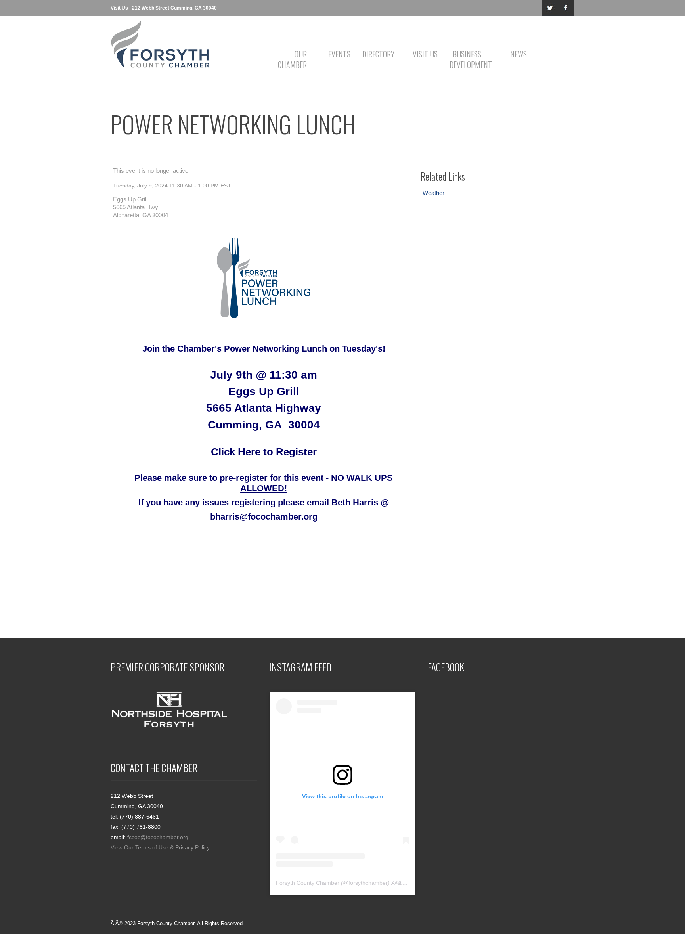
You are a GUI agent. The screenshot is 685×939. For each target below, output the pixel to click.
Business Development (468, 59)
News (518, 54)
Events (339, 54)
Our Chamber (292, 59)
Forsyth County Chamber (307, 883)
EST (225, 185)
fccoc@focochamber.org (157, 837)
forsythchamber (368, 883)
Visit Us (425, 54)
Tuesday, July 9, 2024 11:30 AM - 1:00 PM (166, 185)
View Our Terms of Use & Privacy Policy (160, 847)
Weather (433, 192)
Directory (378, 54)
